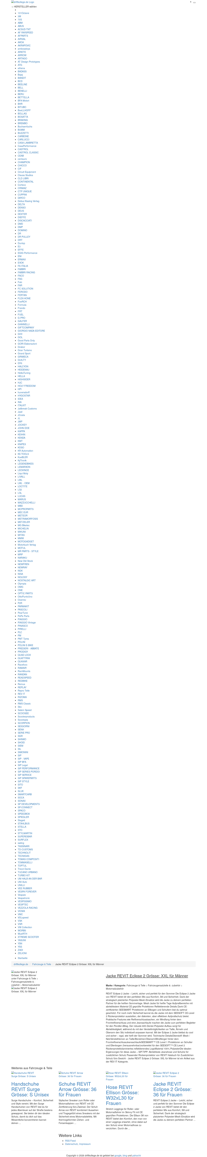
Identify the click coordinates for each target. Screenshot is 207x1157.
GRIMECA (23, 356)
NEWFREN (23, 564)
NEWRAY (22, 567)
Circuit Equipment (27, 171)
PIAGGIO (22, 619)
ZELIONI (22, 953)
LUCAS (21, 496)
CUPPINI (22, 194)
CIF (20, 168)
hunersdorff (23, 392)
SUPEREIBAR (25, 836)
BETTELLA (23, 97)
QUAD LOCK (24, 654)
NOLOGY (22, 577)
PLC (20, 632)
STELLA (22, 826)
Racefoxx (22, 664)
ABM (20, 22)
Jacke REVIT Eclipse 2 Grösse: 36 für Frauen (172, 1089)
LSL (20, 492)
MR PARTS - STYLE (28, 551)
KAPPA (21, 431)
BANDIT (22, 77)
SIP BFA (22, 761)
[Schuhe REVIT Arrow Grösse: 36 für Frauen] (72, 1074)
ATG (20, 64)
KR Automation (25, 450)
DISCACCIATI (25, 220)
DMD (20, 223)
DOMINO (22, 230)
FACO (21, 275)
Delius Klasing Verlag (28, 201)
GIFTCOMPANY (26, 327)
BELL (20, 87)
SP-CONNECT (25, 807)
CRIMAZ (22, 188)
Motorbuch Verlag (27, 544)
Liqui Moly (23, 473)
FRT (20, 311)
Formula (22, 304)
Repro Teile (24, 690)
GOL (20, 337)
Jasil (20, 411)
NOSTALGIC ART (27, 580)
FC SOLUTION (25, 288)
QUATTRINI (24, 658)
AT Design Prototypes (29, 61)
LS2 (20, 489)
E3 (19, 246)
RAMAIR (22, 667)
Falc (20, 282)
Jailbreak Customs (27, 408)
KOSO (21, 447)
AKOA (21, 42)
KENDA (21, 437)
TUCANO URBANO (28, 872)
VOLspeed (23, 917)
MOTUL (22, 547)
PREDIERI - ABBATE (28, 648)
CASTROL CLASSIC (28, 152)
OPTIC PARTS (25, 593)
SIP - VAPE (23, 758)
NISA (20, 573)
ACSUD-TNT (24, 29)
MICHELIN (23, 528)
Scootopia (23, 719)
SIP (19, 755)
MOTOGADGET (26, 541)
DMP (20, 227)
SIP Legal (23, 765)
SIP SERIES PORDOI (29, 771)
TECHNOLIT (24, 852)
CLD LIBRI (23, 178)
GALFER (22, 321)
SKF (20, 787)
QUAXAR (22, 661)
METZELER (24, 522)
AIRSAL (22, 39)
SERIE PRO (24, 732)
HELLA (21, 376)
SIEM (20, 745)
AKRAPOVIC (24, 45)
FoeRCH (22, 301)
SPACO (21, 810)
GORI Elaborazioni (27, 343)
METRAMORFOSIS (28, 518)
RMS (20, 700)
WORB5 (22, 930)
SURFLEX (23, 839)
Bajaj (20, 74)
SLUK (21, 791)
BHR (20, 103)
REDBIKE (22, 680)
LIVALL (21, 476)
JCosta (21, 415)
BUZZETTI (23, 133)
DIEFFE (22, 217)
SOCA (21, 797)
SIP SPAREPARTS (27, 778)
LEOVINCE (23, 470)
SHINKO (22, 739)
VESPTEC (23, 904)
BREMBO (22, 123)
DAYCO (21, 197)
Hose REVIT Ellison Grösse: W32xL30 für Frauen (122, 1094)
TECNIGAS (23, 855)
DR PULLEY (24, 236)
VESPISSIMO (25, 901)
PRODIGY (23, 651)
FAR (20, 285)
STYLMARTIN (25, 833)
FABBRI (22, 269)
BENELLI (22, 90)
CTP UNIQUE (25, 191)
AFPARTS (23, 35)
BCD (20, 81)
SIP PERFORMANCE (28, 768)
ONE (20, 590)
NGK (20, 570)
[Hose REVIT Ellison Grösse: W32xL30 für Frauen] (119, 1075)
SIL (19, 748)
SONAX (22, 800)
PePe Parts (23, 616)
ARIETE (22, 51)
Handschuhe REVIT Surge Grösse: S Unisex (30, 1089)
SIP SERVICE (25, 774)
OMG (20, 586)
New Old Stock (25, 560)
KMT (20, 441)
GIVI (20, 334)
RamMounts (24, 671)
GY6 (20, 363)
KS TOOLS (23, 453)
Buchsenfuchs (25, 126)
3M (19, 16)
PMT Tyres (23, 638)
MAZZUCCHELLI (26, 502)
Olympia (22, 583)
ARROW (22, 55)
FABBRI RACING (26, 272)
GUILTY (22, 359)
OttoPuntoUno (25, 596)
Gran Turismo (25, 350)
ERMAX (22, 259)
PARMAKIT (23, 606)
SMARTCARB (25, 794)
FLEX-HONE (24, 298)
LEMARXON (24, 466)
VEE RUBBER (25, 888)
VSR (20, 924)
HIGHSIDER (24, 379)
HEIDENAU (23, 369)
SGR (20, 736)
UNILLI (21, 885)
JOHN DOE (23, 428)
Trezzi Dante (24, 868)
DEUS (21, 210)
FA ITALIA (23, 265)
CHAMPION (24, 162)
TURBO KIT (24, 875)
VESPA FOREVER (27, 891)
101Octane (23, 13)
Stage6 (21, 820)
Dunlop (21, 243)
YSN (20, 943)
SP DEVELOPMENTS (29, 804)
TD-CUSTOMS (25, 849)
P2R (20, 603)
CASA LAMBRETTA (28, 142)
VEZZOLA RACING (28, 907)
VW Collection (25, 927)
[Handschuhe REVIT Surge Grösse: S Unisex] (24, 1074)
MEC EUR (23, 512)
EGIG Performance (27, 252)
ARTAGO (22, 58)
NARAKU (22, 557)
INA (20, 402)
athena (21, 68)
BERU (21, 94)
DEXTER (22, 214)
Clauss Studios (25, 175)
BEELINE (22, 84)
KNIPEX (22, 444)
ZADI (20, 949)
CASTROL (23, 149)
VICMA (21, 911)
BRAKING (23, 120)
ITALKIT (22, 405)
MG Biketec (24, 525)
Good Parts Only (26, 340)
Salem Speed (25, 710)
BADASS (22, 71)
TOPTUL (22, 865)
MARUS (22, 499)
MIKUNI (22, 531)
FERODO (22, 291)
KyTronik (22, 460)
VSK (20, 920)
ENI (20, 256)
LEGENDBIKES (25, 463)
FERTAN (22, 295)
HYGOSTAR (24, 395)
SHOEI (21, 742)
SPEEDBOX (24, 813)
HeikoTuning (24, 372)
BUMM (21, 129)
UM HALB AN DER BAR (30, 878)
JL (19, 418)
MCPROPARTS (25, 509)
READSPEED (24, 677)
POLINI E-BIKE (25, 645)
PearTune (23, 612)
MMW (21, 538)
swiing (21, 842)
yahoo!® (136, 1155)
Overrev (22, 599)
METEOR (22, 515)
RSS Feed (70, 1140)
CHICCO (22, 165)
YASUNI (22, 940)
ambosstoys (24, 48)
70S (20, 19)
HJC (20, 382)
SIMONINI (23, 752)
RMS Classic (24, 703)
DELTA (21, 204)
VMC (20, 914)
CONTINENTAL (26, 181)
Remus (21, 684)
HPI (20, 389)
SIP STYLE (23, 781)
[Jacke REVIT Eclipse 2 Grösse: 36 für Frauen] (166, 1074)
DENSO (22, 207)
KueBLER (23, 457)
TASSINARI (23, 846)
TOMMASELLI (25, 862)
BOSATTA (23, 116)
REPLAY (22, 687)
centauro (22, 158)
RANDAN (22, 674)
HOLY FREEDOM (27, 385)
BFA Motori (23, 100)
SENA (21, 729)
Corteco (22, 184)
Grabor (21, 346)
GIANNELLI (24, 324)
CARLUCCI (23, 139)
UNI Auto (22, 881)
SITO (20, 784)
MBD (20, 505)
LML (20, 479)
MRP (20, 554)
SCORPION (24, 723)
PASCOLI (22, 609)
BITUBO (22, 107)
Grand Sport (24, 353)
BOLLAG (22, 113)
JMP (20, 421)
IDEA (20, 398)
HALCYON (23, 366)
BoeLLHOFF (24, 110)
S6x (20, 706)
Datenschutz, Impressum (78, 1143)
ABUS (21, 26)
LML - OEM (24, 483)
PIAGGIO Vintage (27, 622)
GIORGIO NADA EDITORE (31, 330)
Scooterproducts (26, 716)
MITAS (21, 535)
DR (19, 233)
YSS (20, 946)
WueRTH (22, 933)
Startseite (22, 958)
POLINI (21, 641)
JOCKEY (22, 424)
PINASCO (23, 625)
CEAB (21, 155)
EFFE (21, 249)
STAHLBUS (23, 823)
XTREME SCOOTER (28, 937)
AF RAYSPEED (25, 32)
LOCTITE (22, 486)
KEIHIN (21, 434)
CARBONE (23, 136)
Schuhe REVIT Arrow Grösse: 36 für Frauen (78, 1089)
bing (125, 1155)
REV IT (21, 693)
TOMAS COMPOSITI (28, 859)
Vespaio (22, 894)
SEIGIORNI (23, 726)
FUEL (21, 314)
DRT (20, 240)
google (117, 1155)
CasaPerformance (27, 146)
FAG (20, 278)
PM (19, 635)
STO (20, 830)
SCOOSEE (23, 713)
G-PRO (21, 317)
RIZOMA (22, 697)
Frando (21, 308)
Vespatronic (24, 898)
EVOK (21, 262)
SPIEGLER (23, 817)
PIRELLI (22, 629)
